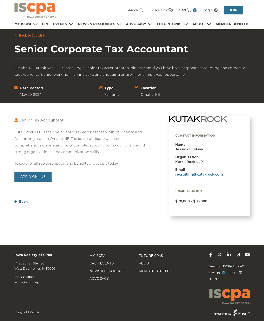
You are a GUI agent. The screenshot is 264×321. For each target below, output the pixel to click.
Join (233, 10)
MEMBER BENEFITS (233, 24)
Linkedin (229, 255)
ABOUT (198, 24)
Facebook (210, 255)
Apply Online (33, 177)
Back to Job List (31, 35)
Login (208, 10)
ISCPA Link (159, 10)
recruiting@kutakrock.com (199, 174)
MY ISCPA (22, 24)
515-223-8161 (24, 277)
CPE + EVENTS (54, 24)
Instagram (238, 255)
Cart (187, 10)
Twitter (219, 255)
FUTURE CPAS (169, 24)
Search (132, 10)
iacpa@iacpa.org (26, 282)
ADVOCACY (136, 24)
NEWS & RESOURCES (96, 24)
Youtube (247, 255)
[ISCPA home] (35, 10)
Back (23, 202)
